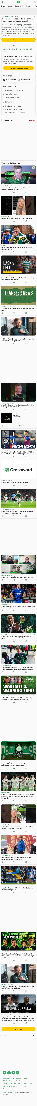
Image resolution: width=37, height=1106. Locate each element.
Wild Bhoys (17, 416)
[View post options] (35, 186)
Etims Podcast (17, 414)
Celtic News (6, 1078)
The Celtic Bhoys (6, 509)
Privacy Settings (15, 1086)
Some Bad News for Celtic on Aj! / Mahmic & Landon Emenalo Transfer (16, 189)
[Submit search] (33, 1035)
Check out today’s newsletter (18, 68)
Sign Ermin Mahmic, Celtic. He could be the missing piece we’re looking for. (16, 858)
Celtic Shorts (5, 604)
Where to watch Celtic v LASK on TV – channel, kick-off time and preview (17, 278)
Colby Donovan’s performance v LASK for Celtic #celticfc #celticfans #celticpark (17, 827)
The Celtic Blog (5, 855)
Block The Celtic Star (12, 97)
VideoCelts (4, 306)
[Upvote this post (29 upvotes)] (2, 1023)
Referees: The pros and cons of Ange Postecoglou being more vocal (17, 20)
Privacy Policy (28, 1083)
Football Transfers (6, 634)
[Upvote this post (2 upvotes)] (2, 221)
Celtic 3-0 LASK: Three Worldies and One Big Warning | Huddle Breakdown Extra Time (16, 698)
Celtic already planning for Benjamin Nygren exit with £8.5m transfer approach (17, 512)
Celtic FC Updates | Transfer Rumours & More (17, 577)
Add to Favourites (11, 94)
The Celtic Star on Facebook (15, 113)
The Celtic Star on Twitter (14, 109)
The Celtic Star (5, 16)
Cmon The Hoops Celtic (7, 186)
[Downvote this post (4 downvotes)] (14, 1023)
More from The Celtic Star (14, 91)
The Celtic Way (5, 337)
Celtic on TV (19, 6)
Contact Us (6, 1088)
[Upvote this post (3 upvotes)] (2, 282)
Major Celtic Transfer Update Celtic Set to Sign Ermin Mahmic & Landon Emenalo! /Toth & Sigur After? (17, 955)
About (12, 1078)
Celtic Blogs (19, 1080)
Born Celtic (4, 245)
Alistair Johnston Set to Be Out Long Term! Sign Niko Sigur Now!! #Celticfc (17, 406)
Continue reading (19, 40)
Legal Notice (6, 1086)
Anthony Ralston (27, 29)
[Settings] (35, 2)
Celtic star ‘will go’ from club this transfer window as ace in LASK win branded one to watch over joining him (18, 796)
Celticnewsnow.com (8, 1092)
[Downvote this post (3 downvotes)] (14, 768)
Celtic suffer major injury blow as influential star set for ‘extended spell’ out (17, 340)
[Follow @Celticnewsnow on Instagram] (17, 1073)
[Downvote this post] (26, 45)
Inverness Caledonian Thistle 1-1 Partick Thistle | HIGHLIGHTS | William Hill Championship (18, 453)
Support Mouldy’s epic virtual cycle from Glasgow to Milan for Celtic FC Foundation (18, 765)
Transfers (29, 6)
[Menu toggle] (2, 2)
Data (25, 1078)
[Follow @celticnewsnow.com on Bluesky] (4, 1073)
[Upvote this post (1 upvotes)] (2, 251)
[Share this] (2, 45)
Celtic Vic (4, 216)
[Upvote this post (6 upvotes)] (2, 768)
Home (3, 6)
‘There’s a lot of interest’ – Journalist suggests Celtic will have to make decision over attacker (17, 668)
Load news (18, 1029)
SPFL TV (3, 450)
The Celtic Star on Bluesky (14, 106)
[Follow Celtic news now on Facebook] (13, 1073)
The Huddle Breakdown (7, 696)
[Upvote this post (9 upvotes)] (2, 485)
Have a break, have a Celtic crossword (14, 482)
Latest (10, 6)
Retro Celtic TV (18, 1083)
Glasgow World (5, 792)
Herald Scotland (5, 984)
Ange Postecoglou (11, 79)
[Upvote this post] (14, 45)
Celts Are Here (5, 575)
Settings (24, 1086)
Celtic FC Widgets (8, 1083)
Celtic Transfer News (8, 1080)
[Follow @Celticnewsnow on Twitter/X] (9, 1073)
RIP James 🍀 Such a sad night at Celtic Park (16, 218)
